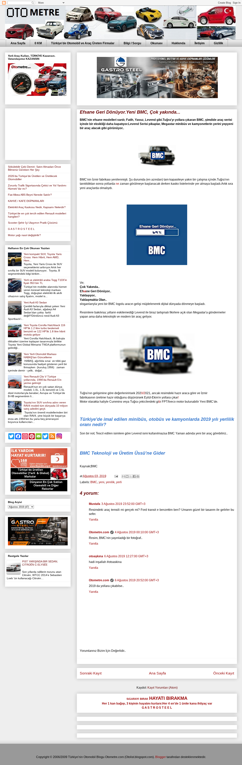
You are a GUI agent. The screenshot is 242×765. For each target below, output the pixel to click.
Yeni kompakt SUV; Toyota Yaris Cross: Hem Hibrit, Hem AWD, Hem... (43, 257)
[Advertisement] (38, 133)
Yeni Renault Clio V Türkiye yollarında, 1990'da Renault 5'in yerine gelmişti (42, 379)
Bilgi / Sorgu (132, 43)
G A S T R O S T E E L (21, 228)
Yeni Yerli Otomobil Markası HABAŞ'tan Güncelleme (40, 356)
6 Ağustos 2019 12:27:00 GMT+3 (126, 556)
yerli (119, 482)
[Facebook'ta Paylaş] (134, 476)
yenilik (110, 482)
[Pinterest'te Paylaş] (138, 476)
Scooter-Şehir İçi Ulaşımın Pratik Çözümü (32, 222)
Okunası (156, 43)
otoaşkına (96, 556)
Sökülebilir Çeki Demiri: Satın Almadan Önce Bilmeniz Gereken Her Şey (34, 168)
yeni (101, 482)
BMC (93, 482)
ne (117, 183)
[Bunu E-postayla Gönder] (123, 476)
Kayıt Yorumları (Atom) (162, 687)
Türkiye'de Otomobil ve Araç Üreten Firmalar (82, 43)
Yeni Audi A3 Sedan (35, 302)
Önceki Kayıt (223, 673)
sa (84, 291)
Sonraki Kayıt (91, 673)
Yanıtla (93, 519)
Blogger (160, 757)
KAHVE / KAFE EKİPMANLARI (26, 200)
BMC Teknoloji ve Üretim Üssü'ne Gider (122, 453)
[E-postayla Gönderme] (116, 476)
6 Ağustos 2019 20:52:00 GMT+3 (137, 580)
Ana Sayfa (18, 43)
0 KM (38, 43)
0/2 (143, 393)
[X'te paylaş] (131, 476)
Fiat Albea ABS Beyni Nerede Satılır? (30, 194)
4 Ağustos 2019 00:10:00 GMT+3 (137, 532)
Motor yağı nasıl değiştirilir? (24, 235)
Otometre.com (99, 532)
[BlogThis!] (127, 476)
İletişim (200, 43)
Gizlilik (218, 43)
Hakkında (178, 43)
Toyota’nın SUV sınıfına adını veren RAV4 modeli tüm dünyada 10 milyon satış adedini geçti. (46, 405)
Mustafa (94, 503)
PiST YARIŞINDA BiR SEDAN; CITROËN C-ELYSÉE (40, 563)
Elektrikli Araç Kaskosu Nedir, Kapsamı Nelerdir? (37, 207)
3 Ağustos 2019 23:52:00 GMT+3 (123, 503)
